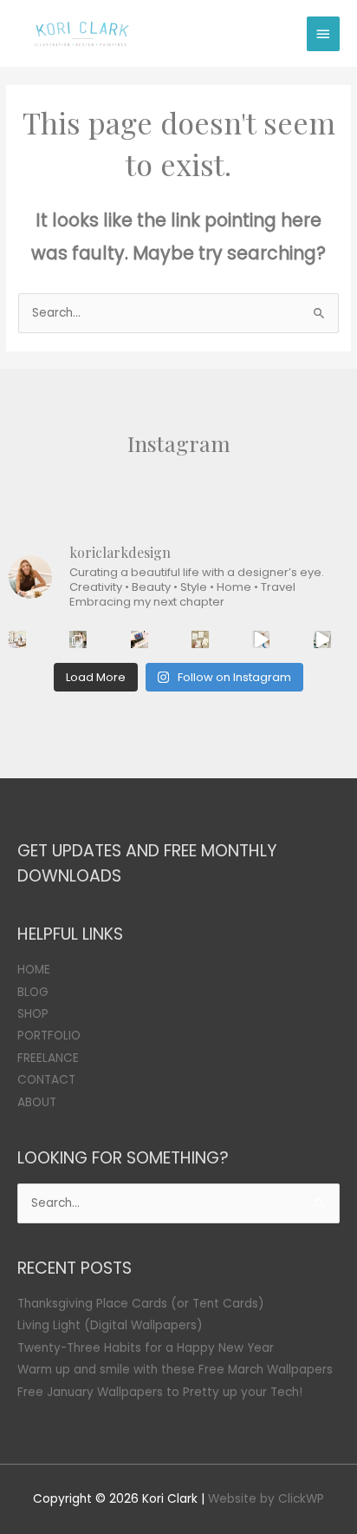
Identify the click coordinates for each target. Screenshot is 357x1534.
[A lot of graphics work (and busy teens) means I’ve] (260, 639)
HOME (33, 969)
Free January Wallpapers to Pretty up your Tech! (159, 1392)
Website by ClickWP (266, 1499)
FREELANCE (48, 1058)
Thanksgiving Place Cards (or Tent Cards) (140, 1303)
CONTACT (46, 1080)
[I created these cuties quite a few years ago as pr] (200, 639)
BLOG (33, 992)
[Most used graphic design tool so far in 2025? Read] (78, 639)
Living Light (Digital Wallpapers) (110, 1325)
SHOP (33, 1014)
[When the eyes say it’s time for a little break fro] (322, 639)
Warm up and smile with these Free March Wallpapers (175, 1369)
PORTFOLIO (49, 1035)
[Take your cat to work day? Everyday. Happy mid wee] (139, 639)
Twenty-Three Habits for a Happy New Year (145, 1348)
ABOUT (36, 1102)
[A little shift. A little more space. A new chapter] (17, 639)
